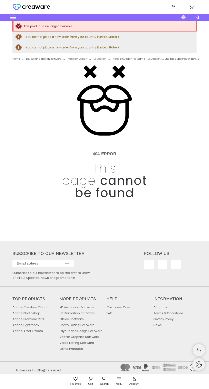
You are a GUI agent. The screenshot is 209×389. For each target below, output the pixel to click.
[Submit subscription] (67, 263)
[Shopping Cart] (199, 350)
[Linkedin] (176, 264)
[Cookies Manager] (199, 364)
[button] (80, 17)
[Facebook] (149, 264)
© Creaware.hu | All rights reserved (38, 370)
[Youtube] (162, 264)
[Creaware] (31, 8)
